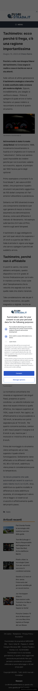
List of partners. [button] (12, 355)
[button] (19, 341)
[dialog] (19, 345)
